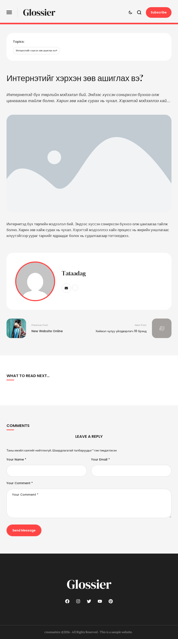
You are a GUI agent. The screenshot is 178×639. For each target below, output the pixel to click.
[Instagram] (78, 601)
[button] (9, 12)
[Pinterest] (111, 601)
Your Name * (16, 459)
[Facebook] (67, 601)
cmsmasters (52, 632)
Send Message (24, 530)
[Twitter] (89, 601)
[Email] (66, 288)
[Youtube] (100, 601)
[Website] (75, 288)
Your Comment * (20, 483)
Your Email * (100, 459)
